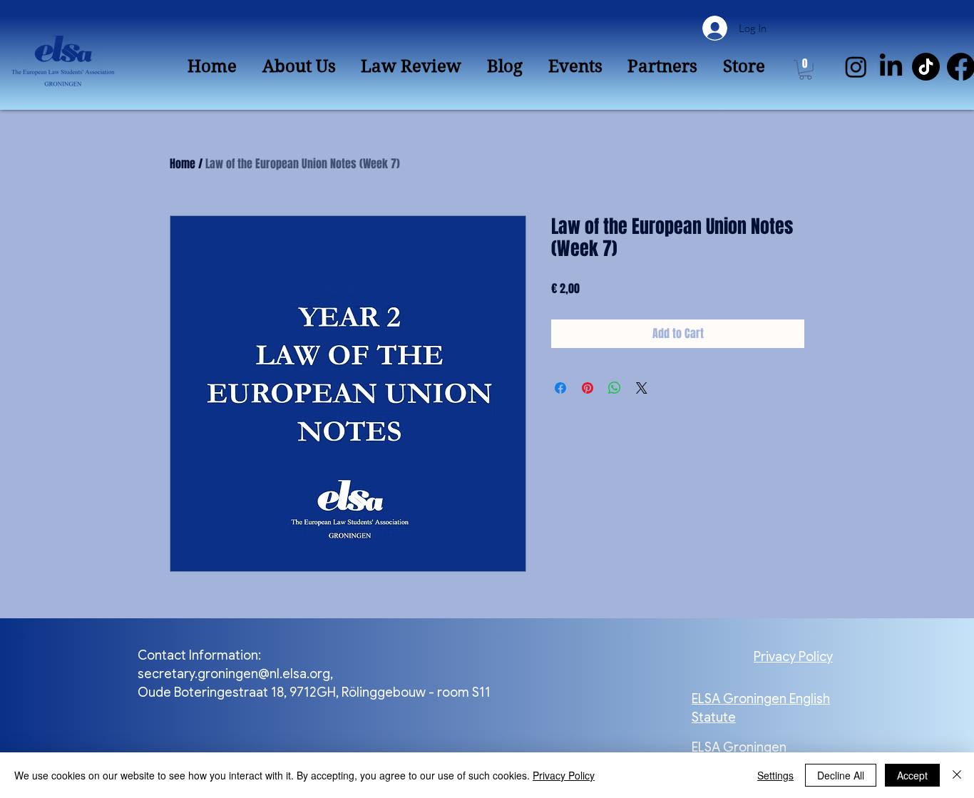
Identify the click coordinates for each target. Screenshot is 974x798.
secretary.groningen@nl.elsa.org (234, 674)
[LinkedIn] (891, 67)
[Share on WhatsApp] (614, 388)
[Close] (956, 775)
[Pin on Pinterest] (587, 388)
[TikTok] (926, 67)
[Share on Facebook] (560, 388)
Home (182, 163)
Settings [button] (775, 775)
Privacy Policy (564, 775)
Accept (912, 775)
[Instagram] (856, 67)
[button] (805, 70)
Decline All (840, 775)
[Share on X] (641, 388)
